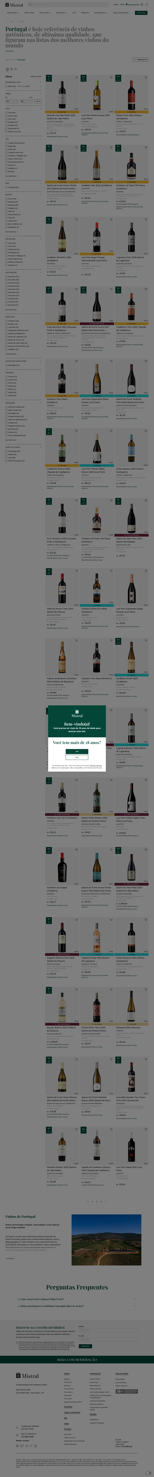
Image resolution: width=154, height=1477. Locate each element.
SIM (77, 751)
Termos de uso (96, 766)
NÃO (77, 757)
